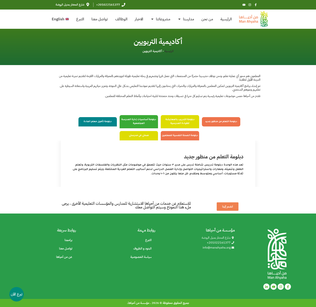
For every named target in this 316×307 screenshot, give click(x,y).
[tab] (221, 121)
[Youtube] (244, 5)
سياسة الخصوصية (141, 257)
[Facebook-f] (256, 5)
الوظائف (121, 19)
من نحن (207, 19)
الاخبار (139, 19)
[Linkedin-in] (266, 287)
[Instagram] (250, 5)
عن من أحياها (64, 257)
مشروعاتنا (163, 19)
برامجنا (68, 240)
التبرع (80, 19)
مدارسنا (188, 19)
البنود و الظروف (142, 248)
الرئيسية (226, 19)
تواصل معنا (99, 19)
